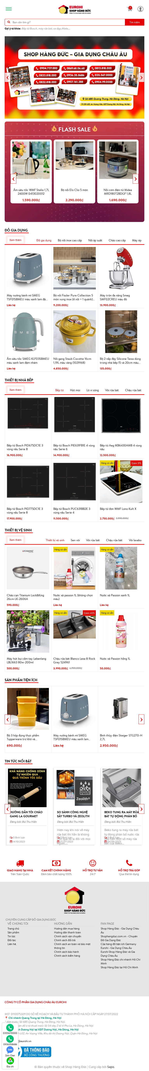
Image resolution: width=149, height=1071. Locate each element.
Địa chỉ (10, 1066)
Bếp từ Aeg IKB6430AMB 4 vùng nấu (121, 447)
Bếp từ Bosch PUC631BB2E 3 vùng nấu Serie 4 (71, 510)
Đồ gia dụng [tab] (43, 240)
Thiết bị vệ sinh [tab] (55, 540)
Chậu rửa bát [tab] (133, 390)
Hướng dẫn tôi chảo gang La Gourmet (26, 814)
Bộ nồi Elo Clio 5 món (74, 190)
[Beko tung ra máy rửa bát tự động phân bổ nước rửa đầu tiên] (121, 787)
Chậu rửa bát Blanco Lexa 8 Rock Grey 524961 (74, 660)
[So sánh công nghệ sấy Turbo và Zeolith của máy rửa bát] (74, 787)
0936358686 (10, 1044)
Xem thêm (16, 240)
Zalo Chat (10, 1055)
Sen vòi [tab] (75, 540)
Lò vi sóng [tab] (93, 390)
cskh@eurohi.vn (21, 1041)
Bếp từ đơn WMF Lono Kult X (118, 509)
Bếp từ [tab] (59, 390)
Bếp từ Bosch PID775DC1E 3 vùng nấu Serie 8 (25, 510)
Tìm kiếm (134, 22)
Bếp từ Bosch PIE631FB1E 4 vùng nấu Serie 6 (74, 447)
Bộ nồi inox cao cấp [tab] (70, 240)
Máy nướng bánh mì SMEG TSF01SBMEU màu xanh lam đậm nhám (27, 297)
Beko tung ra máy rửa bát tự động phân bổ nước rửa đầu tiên (121, 816)
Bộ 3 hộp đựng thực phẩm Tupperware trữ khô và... (23, 737)
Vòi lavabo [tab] (135, 540)
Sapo (110, 1067)
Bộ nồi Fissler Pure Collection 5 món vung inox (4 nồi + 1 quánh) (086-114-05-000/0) (73, 297)
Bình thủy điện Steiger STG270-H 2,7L (121, 737)
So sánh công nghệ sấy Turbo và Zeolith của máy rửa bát (73, 816)
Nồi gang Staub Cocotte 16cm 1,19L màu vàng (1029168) (72, 360)
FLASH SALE (74, 129)
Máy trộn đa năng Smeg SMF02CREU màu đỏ (115, 297)
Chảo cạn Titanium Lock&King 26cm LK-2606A (25, 597)
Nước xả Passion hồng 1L (115, 658)
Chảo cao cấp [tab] (117, 240)
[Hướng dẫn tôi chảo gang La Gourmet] (27, 787)
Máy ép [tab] (136, 240)
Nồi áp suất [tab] (95, 240)
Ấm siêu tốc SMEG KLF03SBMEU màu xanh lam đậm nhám (28, 360)
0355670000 (10, 1033)
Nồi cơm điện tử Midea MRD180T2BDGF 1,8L (118, 192)
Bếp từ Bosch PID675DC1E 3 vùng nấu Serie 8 (25, 447)
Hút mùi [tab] (75, 390)
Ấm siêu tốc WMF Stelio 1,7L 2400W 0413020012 (31, 192)
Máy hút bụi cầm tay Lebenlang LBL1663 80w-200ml (26, 660)
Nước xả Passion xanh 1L (115, 595)
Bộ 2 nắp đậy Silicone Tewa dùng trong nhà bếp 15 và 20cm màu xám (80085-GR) (120, 361)
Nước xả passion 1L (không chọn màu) (73, 597)
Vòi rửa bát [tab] (112, 390)
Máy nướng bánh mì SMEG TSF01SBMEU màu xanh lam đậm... (70, 737)
